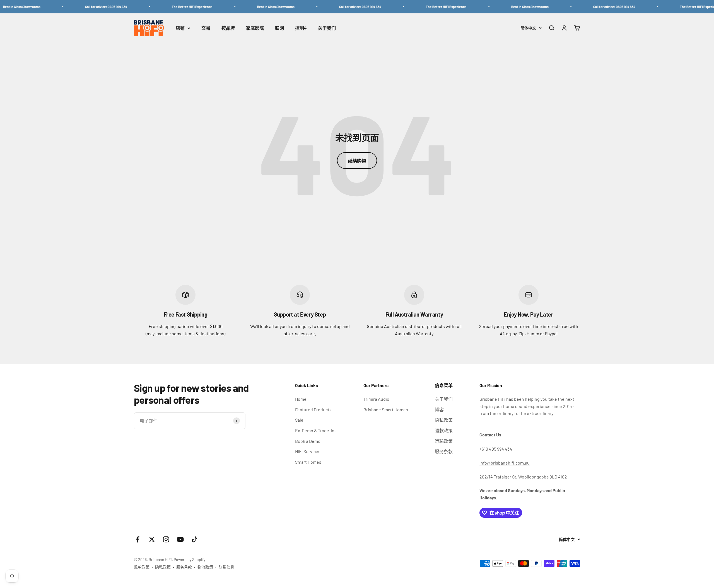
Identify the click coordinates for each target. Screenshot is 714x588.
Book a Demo (307, 441)
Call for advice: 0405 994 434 (90, 7)
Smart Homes (308, 462)
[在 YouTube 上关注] (180, 539)
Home (301, 399)
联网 (279, 28)
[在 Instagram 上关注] (166, 539)
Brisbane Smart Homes (385, 409)
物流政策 (205, 567)
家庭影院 (255, 28)
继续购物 (357, 160)
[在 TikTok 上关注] (194, 539)
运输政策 (444, 441)
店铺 (180, 28)
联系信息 (226, 567)
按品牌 (228, 28)
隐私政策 (444, 419)
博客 (439, 409)
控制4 (301, 28)
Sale (299, 419)
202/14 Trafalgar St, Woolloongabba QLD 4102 (523, 476)
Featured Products (313, 409)
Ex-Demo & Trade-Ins (316, 430)
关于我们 (327, 28)
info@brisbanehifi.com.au (504, 462)
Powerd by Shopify (189, 559)
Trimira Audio (376, 399)
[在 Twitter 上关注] (152, 539)
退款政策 (444, 430)
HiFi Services (307, 451)
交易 (205, 28)
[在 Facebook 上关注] (137, 539)
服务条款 (444, 451)
